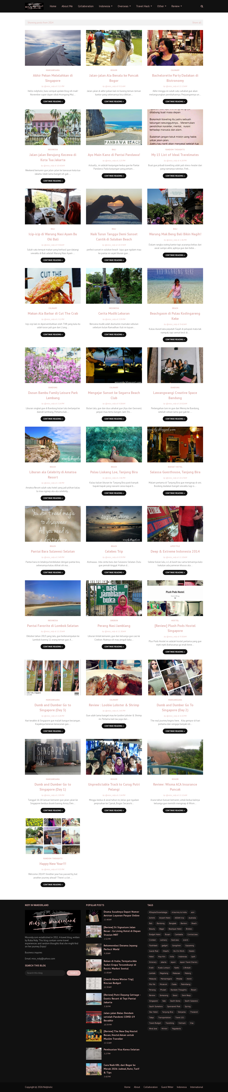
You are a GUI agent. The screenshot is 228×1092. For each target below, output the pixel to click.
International (196, 1087)
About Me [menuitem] (67, 6)
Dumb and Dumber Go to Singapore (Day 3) (53, 707)
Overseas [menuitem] (123, 6)
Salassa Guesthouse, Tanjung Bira (175, 472)
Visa (191, 1023)
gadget (165, 945)
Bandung (161, 923)
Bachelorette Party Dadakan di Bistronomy (175, 78)
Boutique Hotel (175, 929)
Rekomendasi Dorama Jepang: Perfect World (121, 947)
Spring (188, 1006)
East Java (175, 940)
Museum (163, 984)
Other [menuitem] (160, 6)
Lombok (152, 973)
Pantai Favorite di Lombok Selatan (53, 626)
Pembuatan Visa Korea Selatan (121, 1049)
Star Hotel (153, 1012)
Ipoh (193, 956)
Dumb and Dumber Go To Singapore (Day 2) (175, 707)
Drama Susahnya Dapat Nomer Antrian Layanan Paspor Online (121, 913)
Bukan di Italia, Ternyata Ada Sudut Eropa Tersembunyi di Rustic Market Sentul (120, 964)
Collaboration (151, 1087)
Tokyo (151, 1017)
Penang (152, 990)
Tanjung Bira (167, 1012)
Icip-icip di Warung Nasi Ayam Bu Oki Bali (53, 236)
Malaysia (152, 978)
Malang (188, 973)
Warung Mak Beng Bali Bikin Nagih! (175, 234)
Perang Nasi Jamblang (114, 626)
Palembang (185, 984)
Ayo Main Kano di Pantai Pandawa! (114, 155)
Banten (184, 923)
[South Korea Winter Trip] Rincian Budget (118, 981)
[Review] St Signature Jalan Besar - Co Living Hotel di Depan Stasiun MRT (122, 931)
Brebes (189, 929)
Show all (196, 22)
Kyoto (176, 967)
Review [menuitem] (176, 6)
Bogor (161, 929)
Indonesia (182, 956)
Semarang (164, 995)
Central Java (192, 934)
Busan (167, 934)
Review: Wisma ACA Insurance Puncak (175, 787)
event (185, 940)
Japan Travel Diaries (188, 962)
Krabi (151, 967)
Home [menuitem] (53, 6)
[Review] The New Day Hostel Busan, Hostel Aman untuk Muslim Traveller (120, 1035)
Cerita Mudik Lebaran (114, 313)
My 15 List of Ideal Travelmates (175, 155)
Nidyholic (48, 1087)
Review (152, 995)
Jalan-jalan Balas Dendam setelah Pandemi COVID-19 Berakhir (119, 1016)
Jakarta (163, 962)
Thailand (194, 1012)
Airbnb (152, 918)
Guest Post (153, 951)
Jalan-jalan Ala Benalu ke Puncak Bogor (113, 78)
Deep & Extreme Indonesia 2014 (175, 551)
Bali (150, 923)
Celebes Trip (114, 551)
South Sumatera (156, 1006)
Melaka (179, 978)
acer (193, 912)
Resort (193, 990)
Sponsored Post (173, 1006)
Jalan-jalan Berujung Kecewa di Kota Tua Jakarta (53, 157)
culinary (163, 940)
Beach (194, 923)
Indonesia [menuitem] (104, 6)
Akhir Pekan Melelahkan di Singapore (53, 78)
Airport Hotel (164, 918)
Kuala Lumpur (164, 967)
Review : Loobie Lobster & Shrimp (114, 705)
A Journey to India (179, 912)
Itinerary (152, 962)
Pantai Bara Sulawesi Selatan (53, 551)
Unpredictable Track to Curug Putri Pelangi (114, 787)
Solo (164, 1001)
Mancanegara (166, 978)
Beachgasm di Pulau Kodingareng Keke (175, 316)
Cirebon (152, 940)
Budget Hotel (154, 934)
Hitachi (166, 951)
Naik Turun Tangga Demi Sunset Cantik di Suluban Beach (114, 236)
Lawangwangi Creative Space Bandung (175, 395)
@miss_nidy (49, 86)
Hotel (151, 956)
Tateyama (182, 1012)
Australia (192, 918)
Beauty (152, 929)
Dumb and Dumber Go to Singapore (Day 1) (53, 787)
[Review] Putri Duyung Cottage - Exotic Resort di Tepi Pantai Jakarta (122, 998)
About (137, 1087)
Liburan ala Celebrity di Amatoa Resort (52, 474)
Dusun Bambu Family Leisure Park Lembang (53, 395)
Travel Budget (155, 1023)
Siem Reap (186, 995)
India (172, 956)
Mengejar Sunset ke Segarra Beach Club (114, 395)
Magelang (164, 973)
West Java (153, 1028)
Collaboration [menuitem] (86, 6)
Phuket (163, 990)
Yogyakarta (176, 1028)
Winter (164, 1028)
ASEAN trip (179, 918)
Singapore (153, 1001)
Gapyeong (189, 945)
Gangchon (176, 945)
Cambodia (179, 934)
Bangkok (172, 923)
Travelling (169, 1023)
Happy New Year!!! (53, 864)
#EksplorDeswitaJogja (158, 912)
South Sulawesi (191, 1001)
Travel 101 (179, 1017)
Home (127, 1087)
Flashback (153, 945)
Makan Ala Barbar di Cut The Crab (53, 313)
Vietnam (182, 1023)
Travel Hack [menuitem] (143, 6)
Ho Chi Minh (178, 951)
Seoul (175, 995)
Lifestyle (187, 967)
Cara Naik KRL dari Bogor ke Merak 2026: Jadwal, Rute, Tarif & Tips (121, 1068)
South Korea (175, 1001)
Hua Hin (161, 956)
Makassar (176, 973)
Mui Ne (152, 984)
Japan (173, 962)
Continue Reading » (53, 101)
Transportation (164, 1017)
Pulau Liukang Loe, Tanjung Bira (114, 472)
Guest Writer (167, 1087)
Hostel (191, 951)
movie (189, 978)
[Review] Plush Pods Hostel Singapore (175, 628)
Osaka (174, 984)
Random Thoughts (178, 990)
